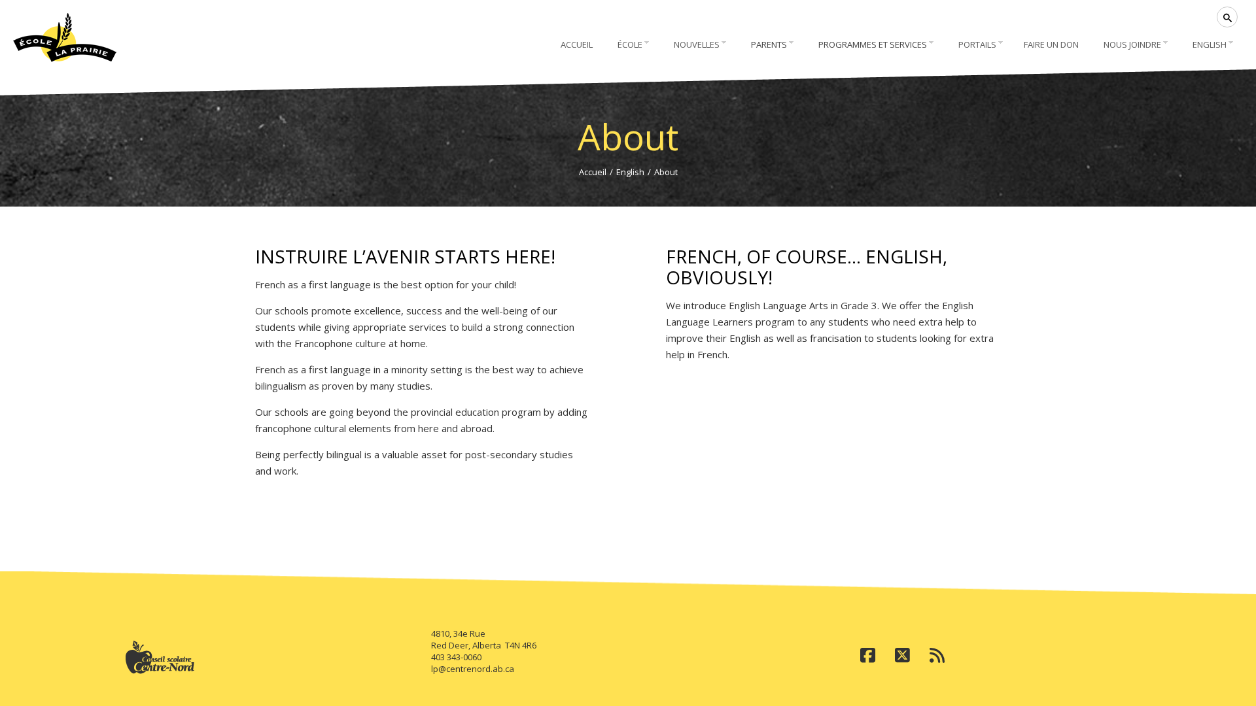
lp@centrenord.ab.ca (472, 669)
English (630, 172)
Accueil (592, 172)
